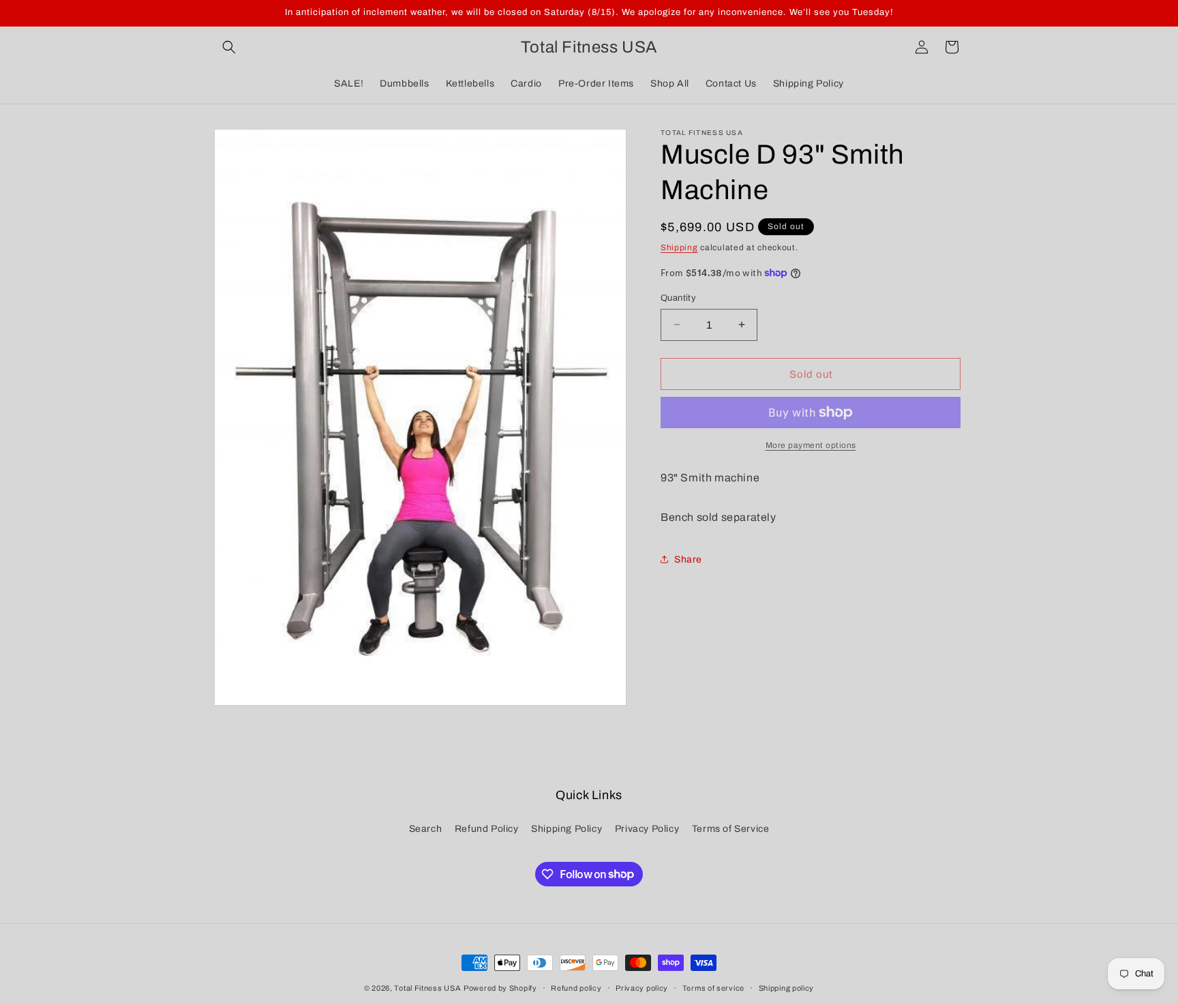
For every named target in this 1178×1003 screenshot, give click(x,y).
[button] (229, 47)
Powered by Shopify (500, 988)
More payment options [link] (811, 445)
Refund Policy (487, 829)
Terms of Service (731, 829)
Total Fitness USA (427, 988)
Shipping (679, 247)
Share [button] (688, 559)
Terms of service (713, 987)
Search (425, 829)
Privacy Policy (647, 829)
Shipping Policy (566, 829)
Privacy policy (642, 987)
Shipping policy (787, 987)
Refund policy (576, 987)
